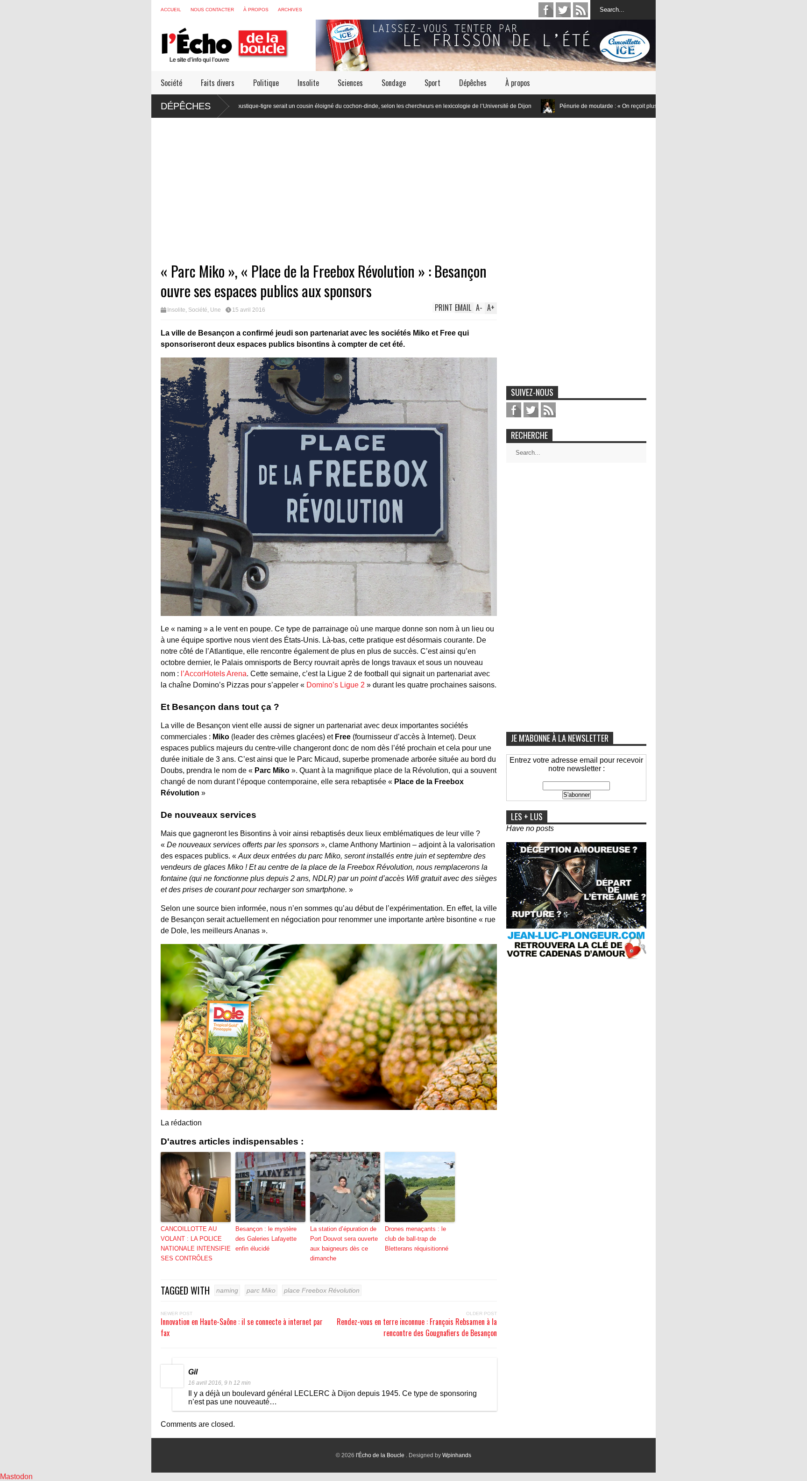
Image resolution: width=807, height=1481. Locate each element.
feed (580, 9)
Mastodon (16, 1477)
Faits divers (217, 82)
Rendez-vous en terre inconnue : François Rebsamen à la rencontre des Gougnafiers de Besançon (417, 1327)
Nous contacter (212, 9)
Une (215, 310)
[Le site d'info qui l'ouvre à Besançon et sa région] (238, 56)
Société (171, 82)
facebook (545, 9)
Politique (266, 82)
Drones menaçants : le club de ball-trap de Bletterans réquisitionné (416, 1238)
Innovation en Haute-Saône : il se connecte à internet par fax (242, 1327)
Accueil (171, 9)
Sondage (394, 82)
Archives (290, 9)
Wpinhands (456, 1455)
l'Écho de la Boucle (381, 1455)
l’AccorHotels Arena (214, 674)
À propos (256, 9)
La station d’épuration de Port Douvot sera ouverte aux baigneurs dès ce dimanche (344, 1243)
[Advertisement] (403, 183)
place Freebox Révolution (322, 1290)
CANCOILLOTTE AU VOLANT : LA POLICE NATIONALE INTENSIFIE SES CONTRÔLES (196, 1243)
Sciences (350, 82)
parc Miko (261, 1290)
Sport (432, 82)
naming (227, 1290)
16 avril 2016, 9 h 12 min (219, 1383)
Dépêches (473, 82)
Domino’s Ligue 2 (335, 685)
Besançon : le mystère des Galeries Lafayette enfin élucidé (266, 1238)
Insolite (308, 82)
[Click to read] (458, 106)
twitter (563, 9)
